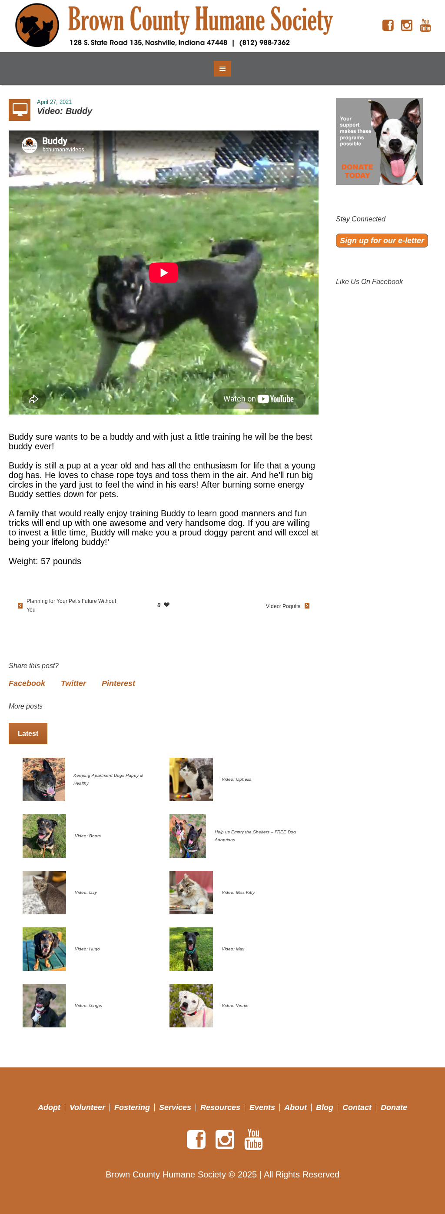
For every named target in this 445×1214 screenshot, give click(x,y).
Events (262, 1107)
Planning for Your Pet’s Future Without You (71, 605)
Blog (324, 1107)
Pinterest (118, 683)
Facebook (27, 683)
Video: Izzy (86, 892)
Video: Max (233, 948)
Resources (220, 1107)
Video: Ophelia (237, 779)
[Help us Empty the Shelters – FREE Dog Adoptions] (187, 835)
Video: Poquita (283, 606)
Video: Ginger (89, 1005)
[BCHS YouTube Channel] (425, 25)
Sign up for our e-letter (382, 240)
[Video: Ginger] (44, 1005)
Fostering (132, 1107)
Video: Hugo (87, 948)
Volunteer (87, 1107)
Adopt (49, 1107)
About (295, 1107)
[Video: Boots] (44, 835)
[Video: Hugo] (44, 948)
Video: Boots (88, 835)
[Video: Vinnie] (191, 1005)
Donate (394, 1107)
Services (175, 1107)
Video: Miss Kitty (238, 892)
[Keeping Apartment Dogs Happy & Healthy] (44, 779)
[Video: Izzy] (44, 892)
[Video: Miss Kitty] (191, 892)
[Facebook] (388, 25)
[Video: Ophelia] (191, 779)
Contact (357, 1107)
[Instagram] (406, 25)
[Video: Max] (191, 948)
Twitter (73, 683)
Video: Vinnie (235, 1005)
